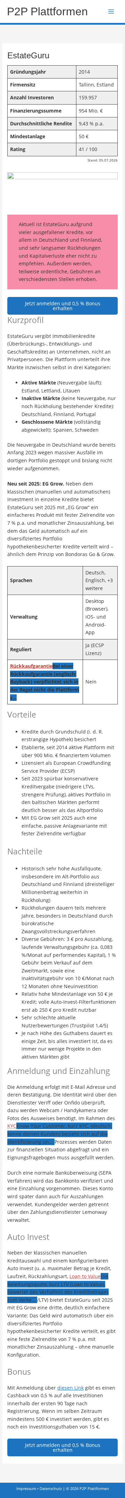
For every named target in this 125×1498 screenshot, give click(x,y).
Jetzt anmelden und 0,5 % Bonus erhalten (62, 306)
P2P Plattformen (47, 11)
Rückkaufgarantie (31, 666)
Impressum (26, 1488)
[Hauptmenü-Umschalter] (111, 12)
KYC (11, 1126)
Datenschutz (51, 1488)
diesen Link (70, 1387)
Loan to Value (85, 1276)
